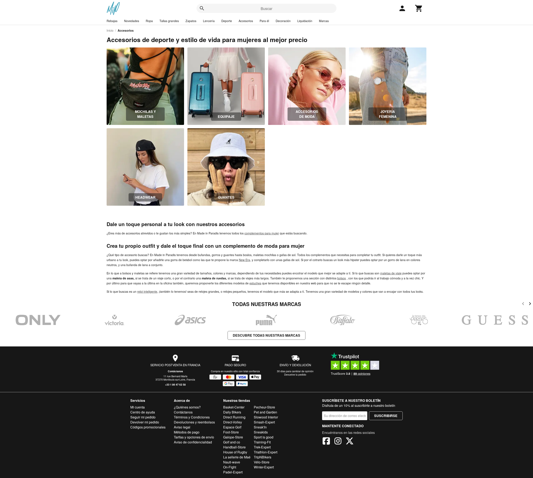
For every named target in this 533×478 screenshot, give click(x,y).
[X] (349, 441)
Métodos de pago (186, 432)
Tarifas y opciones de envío (194, 437)
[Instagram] (338, 441)
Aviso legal (182, 427)
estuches (255, 283)
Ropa (149, 21)
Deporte (226, 21)
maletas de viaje (391, 273)
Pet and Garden (265, 412)
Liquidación (304, 21)
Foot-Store (231, 432)
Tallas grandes (169, 21)
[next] (530, 304)
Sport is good (263, 437)
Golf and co (231, 442)
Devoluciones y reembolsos (194, 422)
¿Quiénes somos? (187, 407)
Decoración (283, 21)
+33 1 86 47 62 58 (175, 384)
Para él (264, 21)
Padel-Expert (233, 472)
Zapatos (191, 21)
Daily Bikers (232, 412)
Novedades (131, 21)
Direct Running (234, 417)
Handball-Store (234, 447)
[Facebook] (326, 441)
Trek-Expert (262, 447)
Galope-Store (233, 437)
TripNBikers (262, 457)
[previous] (523, 304)
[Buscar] (202, 8)
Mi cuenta (137, 407)
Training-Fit (262, 442)
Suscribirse (385, 415)
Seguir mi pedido (143, 417)
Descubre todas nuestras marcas (266, 335)
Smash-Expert (264, 422)
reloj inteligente (147, 291)
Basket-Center (233, 407)
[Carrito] (419, 8)
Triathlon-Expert (265, 452)
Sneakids (261, 432)
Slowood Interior (266, 417)
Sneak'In (260, 427)
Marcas (324, 21)
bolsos (341, 278)
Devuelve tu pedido (295, 374)
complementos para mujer (261, 233)
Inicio (110, 30)
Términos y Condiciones (192, 417)
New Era (244, 260)
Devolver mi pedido (144, 422)
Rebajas (112, 21)
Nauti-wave (231, 462)
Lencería (209, 21)
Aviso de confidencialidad (193, 442)
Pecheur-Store (264, 407)
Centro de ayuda (142, 412)
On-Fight (229, 467)
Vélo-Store (261, 462)
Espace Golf (232, 427)
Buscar (266, 8)
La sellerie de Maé (236, 457)
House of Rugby (235, 452)
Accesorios (246, 21)
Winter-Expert (264, 467)
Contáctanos (175, 371)
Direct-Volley (232, 422)
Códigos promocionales (148, 427)
